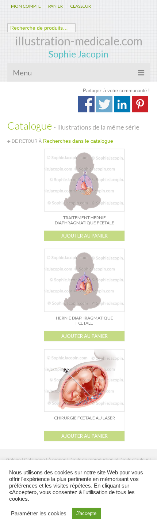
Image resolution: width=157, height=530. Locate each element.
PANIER (55, 6)
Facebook (86, 104)
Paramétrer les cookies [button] (38, 513)
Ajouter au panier (84, 236)
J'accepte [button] (86, 513)
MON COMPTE (26, 6)
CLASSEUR (80, 6)
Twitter (104, 104)
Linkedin (122, 104)
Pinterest (140, 104)
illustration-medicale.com (78, 41)
